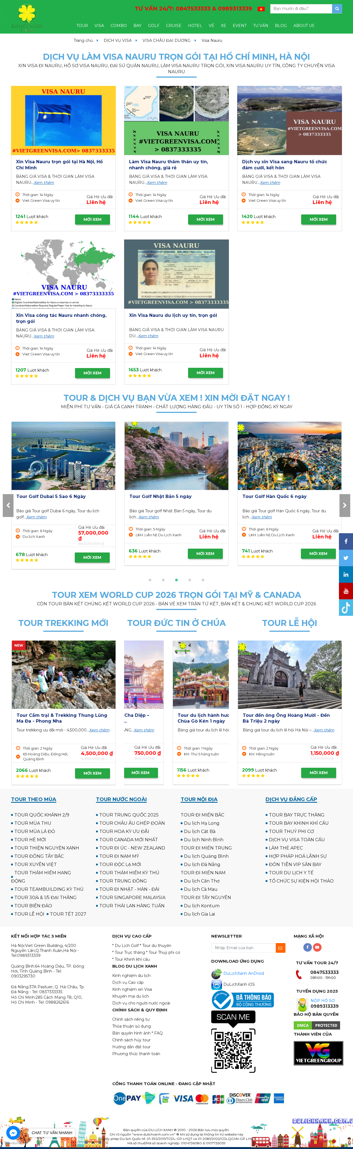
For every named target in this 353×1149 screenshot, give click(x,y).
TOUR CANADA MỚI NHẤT (128, 839)
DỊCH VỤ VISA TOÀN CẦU (297, 839)
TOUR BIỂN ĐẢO (33, 905)
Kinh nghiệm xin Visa (132, 989)
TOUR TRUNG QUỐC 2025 (129, 815)
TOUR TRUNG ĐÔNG (123, 881)
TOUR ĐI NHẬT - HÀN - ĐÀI (129, 889)
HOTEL (195, 25)
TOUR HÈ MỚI (30, 839)
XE (223, 25)
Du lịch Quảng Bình (206, 856)
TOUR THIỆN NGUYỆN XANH (46, 848)
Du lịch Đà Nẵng (202, 864)
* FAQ (157, 1033)
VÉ (211, 25)
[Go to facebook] (13, 1133)
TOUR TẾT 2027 (68, 914)
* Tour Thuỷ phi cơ (163, 952)
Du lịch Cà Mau (201, 889)
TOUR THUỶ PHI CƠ (291, 831)
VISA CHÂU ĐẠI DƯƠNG (167, 40)
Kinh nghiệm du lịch (131, 975)
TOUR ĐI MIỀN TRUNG (206, 848)
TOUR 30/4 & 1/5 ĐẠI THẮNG (45, 897)
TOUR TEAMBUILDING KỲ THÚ (49, 889)
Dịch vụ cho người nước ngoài (141, 1003)
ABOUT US (303, 25)
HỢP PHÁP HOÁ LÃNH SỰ (298, 856)
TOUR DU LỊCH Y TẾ (291, 872)
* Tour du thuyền (155, 945)
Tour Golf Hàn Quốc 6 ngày (161, 496)
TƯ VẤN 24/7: (193, 8)
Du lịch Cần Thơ (202, 881)
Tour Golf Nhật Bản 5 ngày (47, 496)
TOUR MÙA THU (32, 823)
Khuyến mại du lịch (130, 996)
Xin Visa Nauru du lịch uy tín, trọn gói (173, 315)
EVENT (240, 25)
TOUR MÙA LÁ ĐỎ (34, 831)
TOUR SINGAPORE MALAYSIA (132, 897)
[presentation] (8, 505)
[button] (150, 580)
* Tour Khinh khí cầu (131, 959)
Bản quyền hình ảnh (131, 1033)
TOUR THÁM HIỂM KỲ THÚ (129, 872)
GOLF (153, 25)
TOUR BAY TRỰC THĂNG (297, 815)
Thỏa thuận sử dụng (131, 1026)
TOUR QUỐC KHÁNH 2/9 (41, 815)
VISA (99, 25)
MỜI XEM (92, 219)
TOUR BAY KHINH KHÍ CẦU (299, 823)
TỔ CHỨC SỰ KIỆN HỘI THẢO (301, 881)
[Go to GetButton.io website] (13, 1143)
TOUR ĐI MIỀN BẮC (202, 815)
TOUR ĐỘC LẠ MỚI (120, 864)
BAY (137, 25)
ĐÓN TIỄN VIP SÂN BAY (295, 864)
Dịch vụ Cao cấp (128, 982)
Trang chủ (83, 40)
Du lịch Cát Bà (199, 831)
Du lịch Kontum (202, 905)
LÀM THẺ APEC (286, 848)
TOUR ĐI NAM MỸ (119, 856)
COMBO (119, 25)
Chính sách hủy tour (131, 1040)
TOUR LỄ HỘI (29, 914)
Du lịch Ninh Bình (203, 839)
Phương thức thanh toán (136, 1053)
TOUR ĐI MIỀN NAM (203, 872)
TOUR (82, 25)
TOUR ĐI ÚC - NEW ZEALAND (132, 848)
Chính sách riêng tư (130, 1019)
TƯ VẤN (260, 25)
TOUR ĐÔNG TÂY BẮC (39, 856)
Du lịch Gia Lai (199, 914)
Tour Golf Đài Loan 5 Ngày (273, 496)
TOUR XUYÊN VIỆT (35, 864)
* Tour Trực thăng (128, 952)
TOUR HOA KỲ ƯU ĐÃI (124, 831)
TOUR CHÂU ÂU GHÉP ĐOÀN (132, 823)
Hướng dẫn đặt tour (131, 1046)
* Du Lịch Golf (125, 945)
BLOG (281, 25)
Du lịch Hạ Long (202, 823)
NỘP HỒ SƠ (323, 1000)
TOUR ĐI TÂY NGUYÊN (206, 897)
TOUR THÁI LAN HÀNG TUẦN (132, 905)
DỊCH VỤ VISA (118, 40)
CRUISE (173, 25)
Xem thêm (44, 182)
